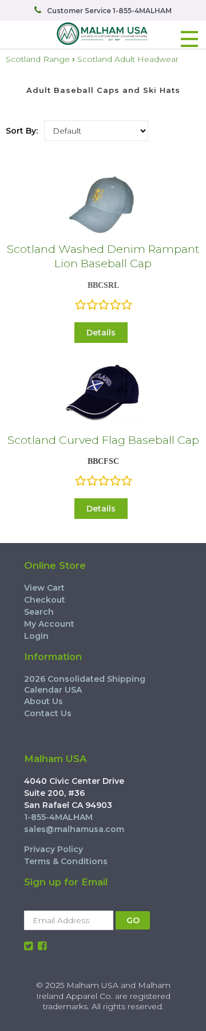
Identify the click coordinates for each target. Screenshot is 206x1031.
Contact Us (48, 713)
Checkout (44, 600)
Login (36, 636)
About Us (43, 701)
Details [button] (101, 332)
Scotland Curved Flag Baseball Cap (103, 440)
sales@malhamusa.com (74, 829)
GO (133, 920)
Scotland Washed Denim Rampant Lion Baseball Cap (103, 256)
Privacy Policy (53, 849)
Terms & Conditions (66, 861)
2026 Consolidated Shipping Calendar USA (84, 684)
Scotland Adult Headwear (128, 59)
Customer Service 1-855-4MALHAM (109, 10)
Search (39, 612)
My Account (49, 624)
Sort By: (22, 131)
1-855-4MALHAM (58, 817)
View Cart (44, 588)
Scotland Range (38, 59)
